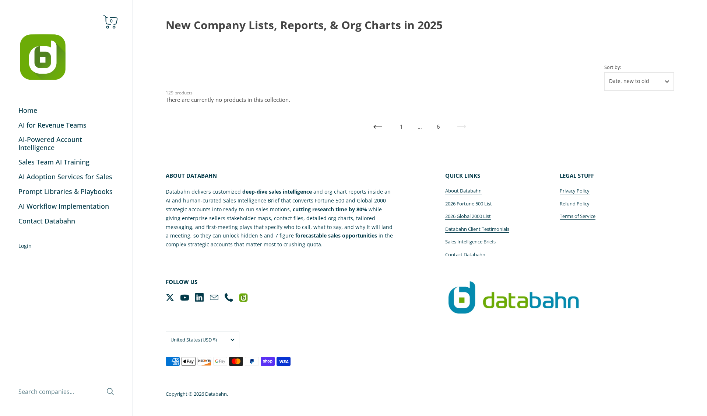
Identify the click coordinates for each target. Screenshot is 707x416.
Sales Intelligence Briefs (470, 241)
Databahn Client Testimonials (477, 229)
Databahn (216, 394)
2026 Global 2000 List (468, 216)
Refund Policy (575, 203)
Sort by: (612, 67)
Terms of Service (577, 216)
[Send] (110, 391)
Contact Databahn (465, 254)
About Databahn (463, 190)
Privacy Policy (575, 190)
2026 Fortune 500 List (468, 203)
